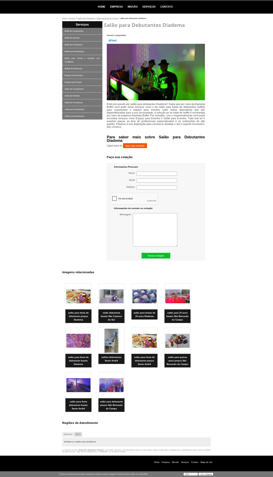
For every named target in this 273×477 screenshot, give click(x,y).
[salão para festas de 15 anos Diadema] (144, 296)
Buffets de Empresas (73, 69)
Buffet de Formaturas (73, 45)
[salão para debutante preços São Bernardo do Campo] (111, 385)
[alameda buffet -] (77, 6)
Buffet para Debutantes (74, 51)
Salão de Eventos (72, 96)
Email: (132, 180)
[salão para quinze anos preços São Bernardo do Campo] (177, 341)
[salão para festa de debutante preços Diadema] (78, 296)
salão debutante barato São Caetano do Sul (111, 316)
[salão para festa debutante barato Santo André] (78, 385)
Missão (133, 6)
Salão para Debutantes (75, 109)
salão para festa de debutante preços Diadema (78, 316)
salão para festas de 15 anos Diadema (144, 314)
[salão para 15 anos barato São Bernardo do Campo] (177, 296)
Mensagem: (126, 214)
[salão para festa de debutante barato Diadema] (78, 341)
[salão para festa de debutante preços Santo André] (144, 341)
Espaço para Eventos (74, 75)
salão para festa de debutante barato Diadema (78, 360)
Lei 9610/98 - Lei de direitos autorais (112, 451)
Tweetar (112, 40)
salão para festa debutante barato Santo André (78, 405)
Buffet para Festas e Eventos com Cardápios (82, 60)
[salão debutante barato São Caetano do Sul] (111, 296)
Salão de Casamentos (74, 89)
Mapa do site (206, 462)
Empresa (116, 6)
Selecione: (68, 434)
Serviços (149, 6)
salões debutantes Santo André (111, 359)
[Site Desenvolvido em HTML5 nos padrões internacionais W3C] (191, 474)
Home (101, 6)
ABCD (78, 434)
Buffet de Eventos (72, 38)
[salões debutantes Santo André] (111, 341)
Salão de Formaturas (74, 103)
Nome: (132, 173)
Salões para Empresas (74, 116)
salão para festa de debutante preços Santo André (144, 360)
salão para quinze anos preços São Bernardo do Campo (177, 360)
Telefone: (131, 187)
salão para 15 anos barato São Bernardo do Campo (177, 316)
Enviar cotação (156, 255)
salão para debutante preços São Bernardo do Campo (111, 405)
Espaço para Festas (73, 82)
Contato (166, 6)
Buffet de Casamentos (74, 31)
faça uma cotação (135, 145)
